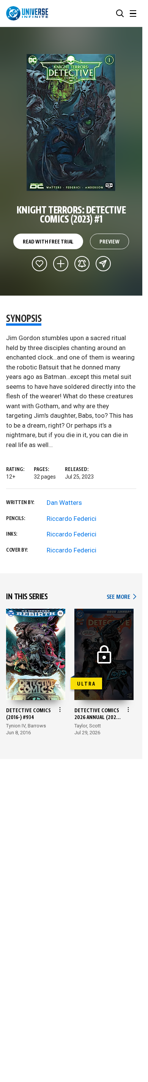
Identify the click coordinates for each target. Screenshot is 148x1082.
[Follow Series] (82, 263)
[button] (119, 13)
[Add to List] (60, 263)
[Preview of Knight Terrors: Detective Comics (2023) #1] (71, 122)
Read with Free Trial (48, 242)
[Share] (103, 263)
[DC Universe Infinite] (27, 13)
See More (121, 597)
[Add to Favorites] (39, 263)
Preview (109, 242)
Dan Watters (64, 502)
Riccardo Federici (71, 518)
